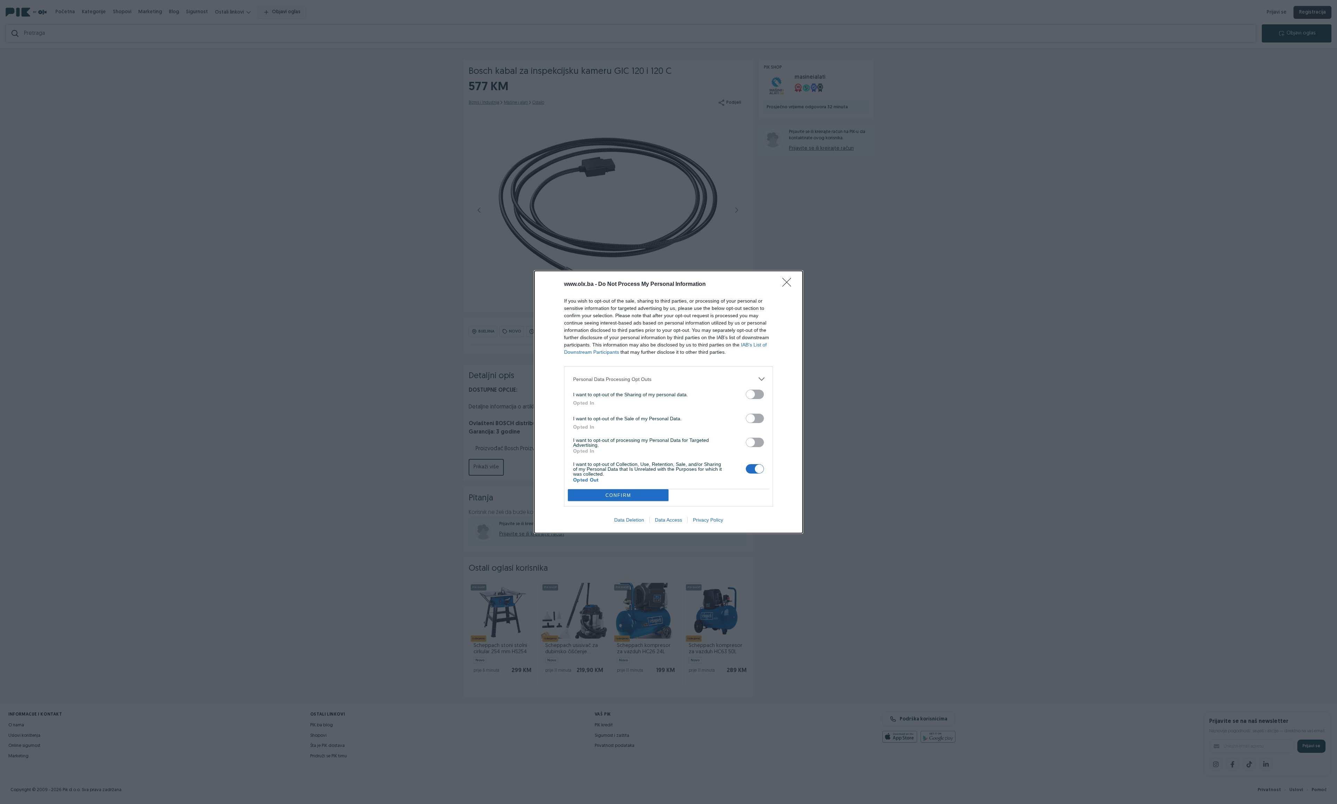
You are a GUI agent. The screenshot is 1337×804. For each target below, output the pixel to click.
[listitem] (668, 379)
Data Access (668, 520)
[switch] (755, 394)
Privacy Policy (708, 520)
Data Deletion (629, 520)
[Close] (789, 284)
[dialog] (668, 402)
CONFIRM (618, 495)
